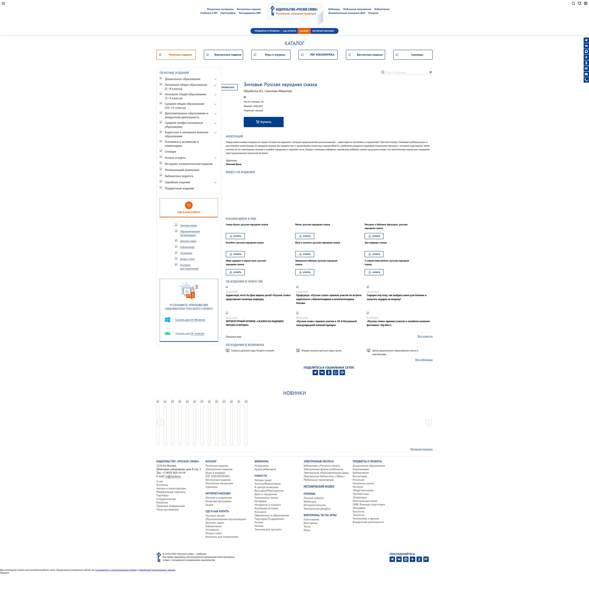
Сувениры (212, 487)
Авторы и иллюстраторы (171, 488)
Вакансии (162, 502)
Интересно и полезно (268, 504)
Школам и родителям (219, 497)
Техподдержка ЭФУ (250, 12)
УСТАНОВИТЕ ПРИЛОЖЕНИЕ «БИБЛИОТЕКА (189, 307)
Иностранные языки (365, 501)
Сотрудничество (166, 499)
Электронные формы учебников (323, 469)
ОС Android (197, 333)
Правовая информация (170, 506)
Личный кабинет (314, 498)
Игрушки (373, 12)
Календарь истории (266, 508)
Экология (358, 515)
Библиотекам (382, 9)
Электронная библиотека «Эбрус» (324, 476)
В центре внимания (266, 487)
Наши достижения (167, 509)
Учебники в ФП (208, 12)
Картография (228, 12)
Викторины (310, 523)
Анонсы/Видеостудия (268, 483)
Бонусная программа (218, 501)
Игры (307, 530)
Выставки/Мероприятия (269, 490)
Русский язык (361, 494)
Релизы (259, 526)
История (358, 487)
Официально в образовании (272, 515)
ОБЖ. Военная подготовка (369, 504)
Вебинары (334, 9)
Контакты (162, 485)
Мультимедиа (361, 469)
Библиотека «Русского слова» (322, 465)
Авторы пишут (263, 480)
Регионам (358, 479)
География (359, 508)
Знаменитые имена (266, 497)
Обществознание (363, 490)
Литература (360, 497)
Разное (259, 522)
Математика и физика (366, 518)
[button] (429, 422)
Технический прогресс (268, 529)
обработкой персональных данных (157, 570)
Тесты (307, 526)
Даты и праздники (266, 494)
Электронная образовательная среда (326, 472)
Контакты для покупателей (222, 536)
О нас (159, 481)
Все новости (425, 336)
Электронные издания (219, 469)
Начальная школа (363, 483)
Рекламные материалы (220, 9)
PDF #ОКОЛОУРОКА (218, 476)
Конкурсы (260, 512)
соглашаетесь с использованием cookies (116, 570)
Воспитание (360, 476)
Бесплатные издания (249, 9)
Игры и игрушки (215, 472)
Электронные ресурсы (317, 508)
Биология (358, 511)
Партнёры (162, 495)
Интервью (261, 501)
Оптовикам (212, 529)
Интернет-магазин (421, 449)
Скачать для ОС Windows (190, 320)
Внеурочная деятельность (368, 522)
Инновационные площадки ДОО (346, 12)
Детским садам (215, 522)
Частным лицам (215, 515)
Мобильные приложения (357, 9)
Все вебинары (424, 359)
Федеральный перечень (170, 492)
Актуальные (262, 465)
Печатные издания (217, 465)
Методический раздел (319, 486)
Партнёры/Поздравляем (269, 519)
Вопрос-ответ (214, 533)
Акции (209, 504)
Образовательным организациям (226, 519)
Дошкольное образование (369, 465)
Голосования (311, 519)
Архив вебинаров (265, 469)
